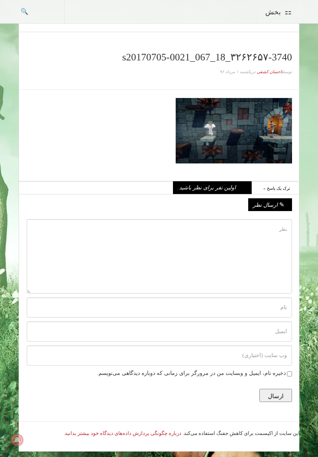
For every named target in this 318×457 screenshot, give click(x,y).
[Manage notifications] (17, 440)
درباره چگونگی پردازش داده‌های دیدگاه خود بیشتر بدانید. (122, 433)
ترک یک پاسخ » (276, 188)
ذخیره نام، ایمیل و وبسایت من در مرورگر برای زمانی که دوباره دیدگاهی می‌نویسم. (191, 373)
